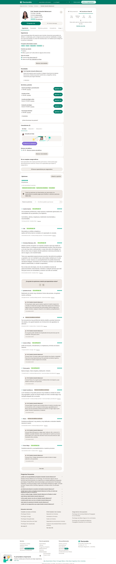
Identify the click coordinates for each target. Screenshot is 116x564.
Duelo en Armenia (51, 519)
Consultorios (53, 28)
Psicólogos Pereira (25, 514)
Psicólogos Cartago (26, 516)
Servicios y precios (43, 28)
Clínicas (41, 545)
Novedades (33, 28)
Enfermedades (43, 552)
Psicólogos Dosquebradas (27, 519)
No (43, 285)
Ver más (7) (24, 526)
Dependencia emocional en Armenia (56, 521)
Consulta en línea (85, 12)
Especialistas (42, 543)
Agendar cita (58, 88)
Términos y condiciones (26, 550)
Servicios (41, 550)
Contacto (22, 547)
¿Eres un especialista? (88, 2)
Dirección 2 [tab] (39, 129)
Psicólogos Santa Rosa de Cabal (29, 521)
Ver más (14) (50, 528)
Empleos (27, 548)
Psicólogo (31, 6)
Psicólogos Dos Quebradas (28, 523)
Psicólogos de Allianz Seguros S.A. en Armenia (83, 518)
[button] (42, 476)
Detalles (29, 89)
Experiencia (25, 28)
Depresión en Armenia (52, 514)
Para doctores (62, 545)
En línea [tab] (24, 129)
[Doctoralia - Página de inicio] (28, 2)
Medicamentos (43, 548)
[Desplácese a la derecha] (62, 28)
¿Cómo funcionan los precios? (30, 120)
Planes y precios (63, 543)
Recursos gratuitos (63, 550)
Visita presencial (73, 12)
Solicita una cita (80, 26)
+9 (43, 46)
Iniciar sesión (77, 2)
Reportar (39, 221)
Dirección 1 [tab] (31, 129)
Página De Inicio (23, 6)
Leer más (16, 560)
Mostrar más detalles (42, 64)
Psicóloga (33, 13)
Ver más (46, 469)
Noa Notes (63, 548)
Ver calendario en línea (35, 59)
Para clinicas (62, 547)
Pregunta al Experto (44, 547)
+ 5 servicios (24, 116)
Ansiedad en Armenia (52, 516)
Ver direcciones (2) (32, 57)
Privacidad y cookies (25, 543)
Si (40, 285)
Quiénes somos (24, 545)
